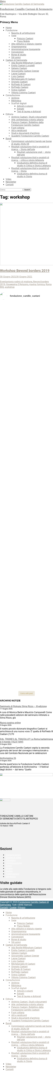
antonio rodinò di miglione (19, 281)
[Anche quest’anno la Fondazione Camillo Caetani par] (26, 316)
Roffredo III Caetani (21, 84)
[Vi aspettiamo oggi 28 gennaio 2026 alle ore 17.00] (26, 630)
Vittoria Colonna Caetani (23, 92)
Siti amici (16, 57)
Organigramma (18, 46)
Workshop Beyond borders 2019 (24, 271)
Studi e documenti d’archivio (25, 133)
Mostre (9, 868)
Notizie (9, 871)
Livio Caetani (17, 76)
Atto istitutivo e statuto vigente (26, 44)
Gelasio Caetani (19, 68)
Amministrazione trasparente (25, 49)
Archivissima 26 (8, 758)
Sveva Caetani (18, 90)
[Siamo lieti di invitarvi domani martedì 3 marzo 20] (26, 546)
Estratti (20, 108)
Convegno (11, 860)
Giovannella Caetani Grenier (25, 71)
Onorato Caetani (19, 81)
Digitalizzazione (14, 863)
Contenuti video (13, 857)
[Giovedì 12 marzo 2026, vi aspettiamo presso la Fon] (26, 489)
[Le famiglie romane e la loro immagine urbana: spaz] (26, 403)
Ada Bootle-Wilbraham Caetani (26, 63)
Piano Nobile (23, 41)
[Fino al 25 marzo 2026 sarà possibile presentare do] (26, 568)
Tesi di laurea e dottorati (29, 111)
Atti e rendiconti (19, 130)
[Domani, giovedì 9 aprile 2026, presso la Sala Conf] (26, 449)
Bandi (8, 138)
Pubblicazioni (12, 874)
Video (8, 179)
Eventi (3, 281)
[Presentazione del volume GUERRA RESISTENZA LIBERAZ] (26, 351)
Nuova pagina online (10, 722)
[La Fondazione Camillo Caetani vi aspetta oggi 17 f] (26, 607)
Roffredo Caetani (19, 87)
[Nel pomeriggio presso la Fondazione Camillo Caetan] (26, 374)
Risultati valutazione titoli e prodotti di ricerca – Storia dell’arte (30, 148)
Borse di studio (18, 54)
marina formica (37, 284)
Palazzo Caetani (25, 38)
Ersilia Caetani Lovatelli (23, 65)
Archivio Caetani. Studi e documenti (29, 117)
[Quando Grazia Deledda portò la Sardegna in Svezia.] (26, 526)
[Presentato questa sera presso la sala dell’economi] (26, 682)
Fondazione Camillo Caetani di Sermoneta (26, 9)
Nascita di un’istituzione (23, 33)
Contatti (10, 184)
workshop (10, 287)
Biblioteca (16, 100)
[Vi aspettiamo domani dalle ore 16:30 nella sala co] (26, 586)
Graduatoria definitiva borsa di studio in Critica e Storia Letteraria (34, 164)
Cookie (13, 907)
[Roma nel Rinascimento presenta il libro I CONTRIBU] (26, 339)
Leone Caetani (18, 73)
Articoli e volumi (25, 106)
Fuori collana (17, 127)
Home (9, 27)
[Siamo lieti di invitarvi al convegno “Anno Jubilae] (26, 658)
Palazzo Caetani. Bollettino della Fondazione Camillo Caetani (27, 123)
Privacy (21, 907)
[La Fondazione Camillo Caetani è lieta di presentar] (26, 424)
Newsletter (11, 182)
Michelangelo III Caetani (23, 79)
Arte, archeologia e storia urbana (27, 119)
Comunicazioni (13, 855)
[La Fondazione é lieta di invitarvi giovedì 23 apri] (26, 390)
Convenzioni (17, 52)
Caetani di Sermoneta (16, 60)
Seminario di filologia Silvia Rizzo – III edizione (23, 706)
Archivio (15, 98)
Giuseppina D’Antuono (17, 284)
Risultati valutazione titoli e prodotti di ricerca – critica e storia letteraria (30, 159)
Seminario (11, 876)
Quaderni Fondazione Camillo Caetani (30, 136)
